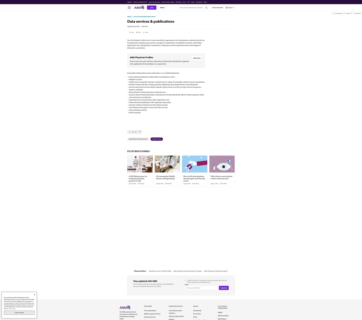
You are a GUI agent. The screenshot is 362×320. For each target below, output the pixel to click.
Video (205, 2)
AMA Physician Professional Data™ (138, 139)
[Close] (34, 295)
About (129, 16)
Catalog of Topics (156, 139)
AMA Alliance (222, 319)
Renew (162, 7)
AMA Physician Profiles (168, 2)
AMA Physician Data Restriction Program (187, 271)
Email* (187, 285)
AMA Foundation (223, 316)
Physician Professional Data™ (145, 16)
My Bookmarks (358, 13)
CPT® (188, 2)
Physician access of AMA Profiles (160, 271)
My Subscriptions (338, 13)
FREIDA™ (129, 2)
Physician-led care (150, 317)
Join (151, 7)
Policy (195, 317)
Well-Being (178, 2)
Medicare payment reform (152, 314)
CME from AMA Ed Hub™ (140, 2)
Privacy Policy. (12, 308)
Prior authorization (150, 311)
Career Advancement (154, 2)
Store (184, 2)
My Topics (348, 13)
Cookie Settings (19, 312)
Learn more (197, 58)
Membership (197, 311)
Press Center (197, 314)
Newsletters (199, 2)
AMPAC (220, 312)
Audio (192, 2)
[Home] (125, 307)
